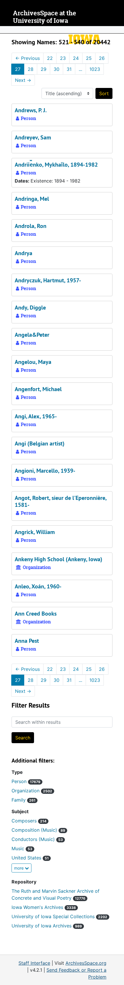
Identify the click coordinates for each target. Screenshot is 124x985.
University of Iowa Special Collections (59, 916)
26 (102, 58)
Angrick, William (35, 532)
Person (26, 781)
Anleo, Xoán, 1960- (38, 586)
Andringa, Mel (32, 198)
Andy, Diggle (30, 307)
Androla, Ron (30, 226)
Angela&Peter (32, 334)
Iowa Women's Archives (44, 907)
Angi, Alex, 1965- (36, 416)
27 (17, 69)
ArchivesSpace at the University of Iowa (44, 17)
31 (69, 69)
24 (76, 58)
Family (23, 800)
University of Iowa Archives (47, 926)
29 (43, 69)
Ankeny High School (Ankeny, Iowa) (58, 559)
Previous (27, 58)
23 (63, 58)
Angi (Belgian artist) (40, 443)
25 (89, 58)
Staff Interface (34, 963)
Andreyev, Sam (33, 137)
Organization (32, 790)
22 (50, 58)
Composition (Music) (38, 830)
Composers (29, 821)
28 (30, 69)
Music (22, 848)
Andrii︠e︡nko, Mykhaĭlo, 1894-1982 (56, 164)
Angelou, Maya (33, 362)
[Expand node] (118, 30)
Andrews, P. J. (31, 110)
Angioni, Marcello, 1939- (45, 470)
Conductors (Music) (37, 839)
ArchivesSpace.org (85, 963)
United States (30, 858)
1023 (94, 69)
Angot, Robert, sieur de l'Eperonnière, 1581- (60, 501)
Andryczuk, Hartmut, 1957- (48, 280)
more (19, 868)
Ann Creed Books (36, 613)
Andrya (23, 253)
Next (23, 80)
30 (56, 69)
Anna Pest (27, 641)
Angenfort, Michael (38, 389)
